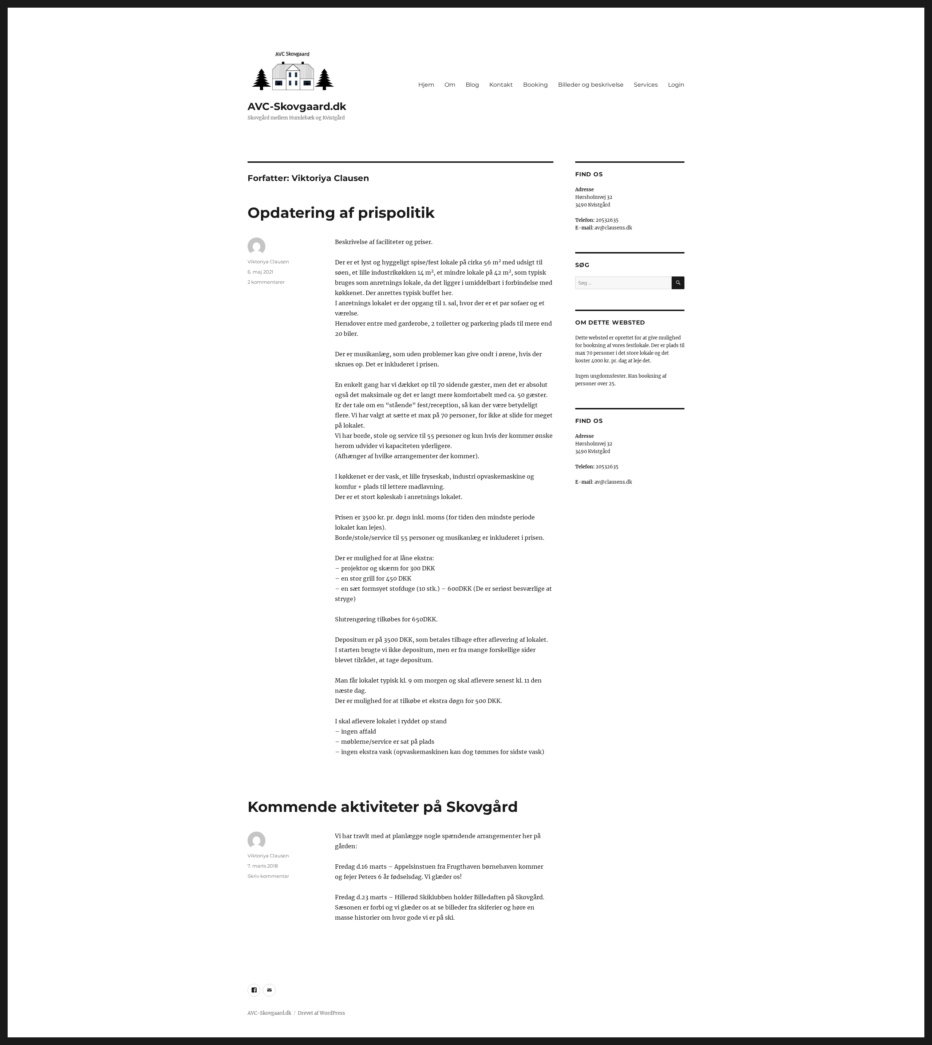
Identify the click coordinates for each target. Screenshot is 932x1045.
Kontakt (501, 84)
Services (646, 84)
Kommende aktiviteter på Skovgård (383, 807)
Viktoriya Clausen (268, 261)
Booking (535, 84)
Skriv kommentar (268, 876)
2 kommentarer (266, 282)
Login (676, 84)
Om (450, 84)
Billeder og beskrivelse (591, 84)
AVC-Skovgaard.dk (297, 106)
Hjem (426, 84)
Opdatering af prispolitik (341, 212)
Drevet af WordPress (321, 1013)
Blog (472, 84)
